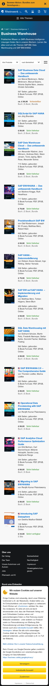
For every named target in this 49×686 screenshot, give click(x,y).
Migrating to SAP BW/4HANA (28, 483)
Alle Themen (26, 18)
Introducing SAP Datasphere (28, 515)
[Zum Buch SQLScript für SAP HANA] (7, 123)
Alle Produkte (7, 62)
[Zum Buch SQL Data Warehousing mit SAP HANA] (7, 343)
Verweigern (7, 630)
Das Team (6, 560)
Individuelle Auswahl (24, 670)
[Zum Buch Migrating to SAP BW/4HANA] (7, 493)
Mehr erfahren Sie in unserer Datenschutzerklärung (23, 644)
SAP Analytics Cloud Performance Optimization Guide (31, 441)
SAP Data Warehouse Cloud (31, 145)
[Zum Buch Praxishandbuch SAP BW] (7, 233)
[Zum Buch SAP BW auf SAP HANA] (7, 304)
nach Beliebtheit (28, 62)
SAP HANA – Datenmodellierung (28, 256)
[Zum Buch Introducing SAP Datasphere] (7, 525)
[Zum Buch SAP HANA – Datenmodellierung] (7, 268)
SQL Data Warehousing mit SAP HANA (32, 329)
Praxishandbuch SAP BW (31, 220)
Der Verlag (6, 556)
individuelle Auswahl (25, 628)
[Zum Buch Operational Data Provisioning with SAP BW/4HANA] (7, 416)
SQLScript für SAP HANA (31, 113)
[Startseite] (11, 11)
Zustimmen (23, 606)
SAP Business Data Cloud (31, 73)
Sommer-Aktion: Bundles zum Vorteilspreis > (21, 3)
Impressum (18, 683)
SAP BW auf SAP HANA (31, 293)
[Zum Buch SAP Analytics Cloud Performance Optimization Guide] (7, 455)
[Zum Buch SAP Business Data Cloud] (7, 87)
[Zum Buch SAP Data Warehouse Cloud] (7, 160)
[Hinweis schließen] (45, 4)
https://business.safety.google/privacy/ (18, 657)
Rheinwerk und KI (9, 575)
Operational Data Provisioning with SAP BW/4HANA (29, 406)
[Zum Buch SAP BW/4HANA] (7, 199)
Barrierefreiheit (33, 556)
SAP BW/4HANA (30, 187)
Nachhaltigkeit (32, 560)
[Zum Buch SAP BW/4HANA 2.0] (7, 381)
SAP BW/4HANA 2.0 (32, 370)
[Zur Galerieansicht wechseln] (45, 62)
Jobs (4, 571)
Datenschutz (30, 683)
